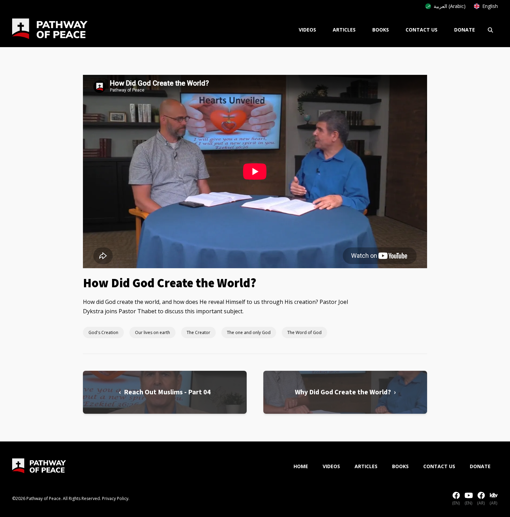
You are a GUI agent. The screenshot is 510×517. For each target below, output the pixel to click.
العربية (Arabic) (450, 6)
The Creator (198, 332)
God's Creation (103, 332)
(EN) (456, 503)
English (490, 6)
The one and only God (249, 332)
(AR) (481, 503)
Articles (344, 29)
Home (301, 466)
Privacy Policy (115, 498)
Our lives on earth (152, 332)
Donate (464, 29)
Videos (307, 29)
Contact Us (421, 29)
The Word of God (304, 332)
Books (380, 29)
